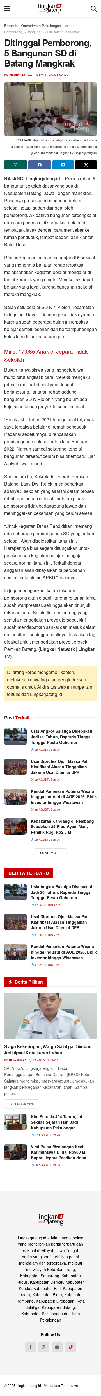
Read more (21, 1104)
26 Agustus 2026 (47, 1165)
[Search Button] (94, 8)
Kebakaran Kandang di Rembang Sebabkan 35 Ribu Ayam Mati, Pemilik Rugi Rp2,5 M (62, 826)
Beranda (11, 25)
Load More (50, 852)
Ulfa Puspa (17, 1060)
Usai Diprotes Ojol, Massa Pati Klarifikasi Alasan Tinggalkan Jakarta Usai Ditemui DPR (60, 766)
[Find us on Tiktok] (70, 1347)
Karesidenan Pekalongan (40, 25)
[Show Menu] (7, 8)
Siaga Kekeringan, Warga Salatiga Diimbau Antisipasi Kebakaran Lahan (47, 1049)
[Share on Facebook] (39, 164)
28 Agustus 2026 (47, 750)
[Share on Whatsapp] (15, 164)
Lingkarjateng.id (28, 1385)
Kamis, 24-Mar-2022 (52, 75)
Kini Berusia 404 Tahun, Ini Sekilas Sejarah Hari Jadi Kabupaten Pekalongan (56, 1122)
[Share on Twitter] (86, 164)
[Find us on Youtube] (57, 1347)
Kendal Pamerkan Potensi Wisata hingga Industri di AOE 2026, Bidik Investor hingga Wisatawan (64, 796)
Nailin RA (17, 75)
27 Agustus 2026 (45, 1060)
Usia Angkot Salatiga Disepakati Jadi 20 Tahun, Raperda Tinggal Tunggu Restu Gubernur (61, 736)
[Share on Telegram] (63, 164)
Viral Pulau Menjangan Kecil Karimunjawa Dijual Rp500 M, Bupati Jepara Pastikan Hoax (58, 1152)
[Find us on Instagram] (43, 1347)
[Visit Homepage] (50, 8)
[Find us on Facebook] (30, 1347)
